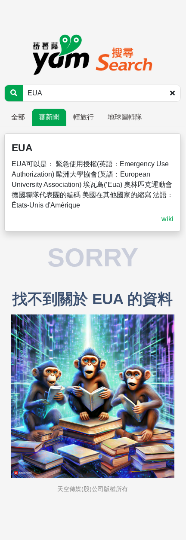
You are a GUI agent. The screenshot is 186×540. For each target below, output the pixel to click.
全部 (18, 117)
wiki (167, 219)
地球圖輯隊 (125, 117)
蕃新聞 (49, 117)
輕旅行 (83, 117)
